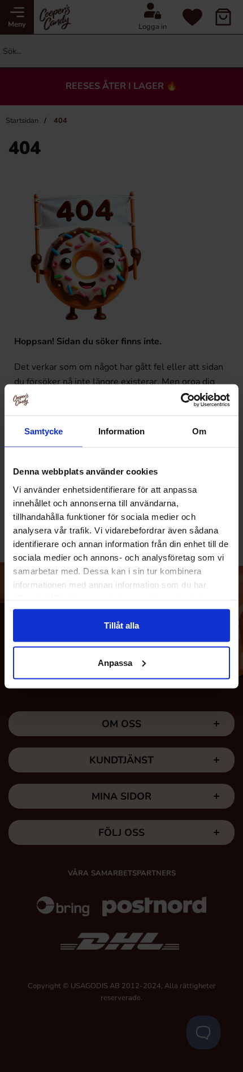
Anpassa (115, 662)
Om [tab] (199, 431)
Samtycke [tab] (43, 431)
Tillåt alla (121, 625)
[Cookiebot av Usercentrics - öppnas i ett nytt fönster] (180, 399)
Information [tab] (121, 431)
